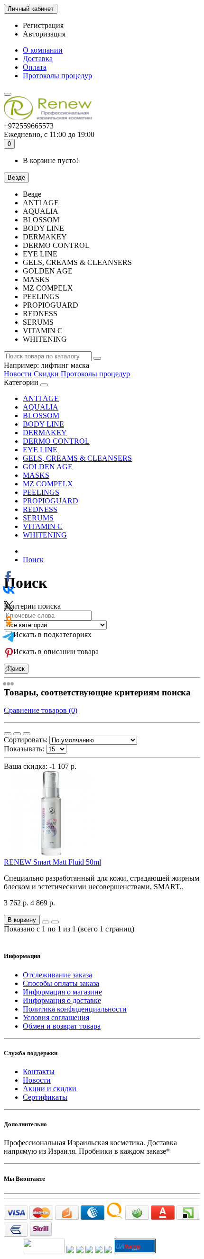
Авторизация (44, 34)
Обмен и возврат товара (62, 1026)
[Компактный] (26, 733)
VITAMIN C (43, 526)
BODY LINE (43, 424)
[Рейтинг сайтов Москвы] (70, 1251)
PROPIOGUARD (50, 501)
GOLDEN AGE (48, 467)
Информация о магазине (62, 992)
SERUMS (38, 518)
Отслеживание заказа (57, 975)
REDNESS (40, 509)
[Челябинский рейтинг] (89, 1251)
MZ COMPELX (48, 484)
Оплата (34, 67)
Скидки (46, 374)
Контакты (39, 1071)
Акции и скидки (49, 1089)
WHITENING (45, 535)
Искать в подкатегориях (52, 634)
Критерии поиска (32, 606)
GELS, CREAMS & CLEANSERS (77, 458)
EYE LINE (40, 450)
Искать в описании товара (56, 652)
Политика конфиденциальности (75, 1009)
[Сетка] (7, 733)
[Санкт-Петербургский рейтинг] (79, 1251)
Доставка (38, 59)
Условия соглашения (56, 1017)
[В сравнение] (55, 922)
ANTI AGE (41, 398)
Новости (18, 374)
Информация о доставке (62, 1000)
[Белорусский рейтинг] (108, 1251)
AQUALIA (40, 407)
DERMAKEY (45, 433)
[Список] (17, 733)
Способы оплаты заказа (61, 983)
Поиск (33, 560)
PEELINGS (41, 492)
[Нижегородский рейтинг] (98, 1251)
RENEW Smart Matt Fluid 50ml (52, 862)
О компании (43, 50)
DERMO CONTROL (56, 441)
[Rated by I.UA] (44, 1251)
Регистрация (43, 25)
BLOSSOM (41, 415)
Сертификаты (45, 1097)
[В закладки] (45, 922)
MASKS (36, 475)
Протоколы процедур (57, 76)
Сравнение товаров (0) (40, 710)
